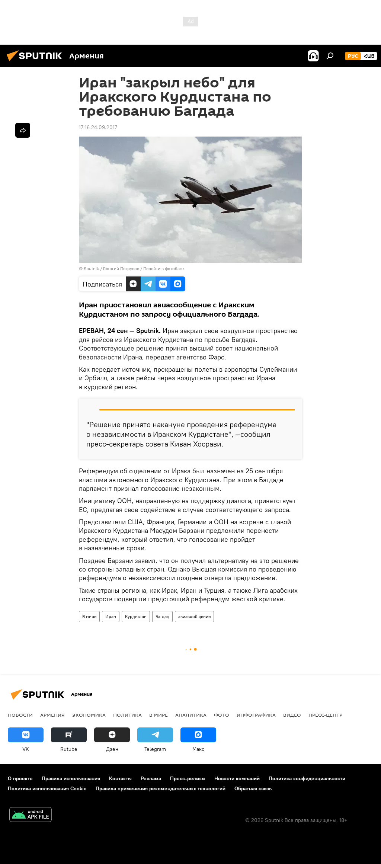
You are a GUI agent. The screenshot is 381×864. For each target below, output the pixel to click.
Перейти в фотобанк (164, 268)
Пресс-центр (325, 714)
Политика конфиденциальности (307, 778)
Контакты (120, 778)
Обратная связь (253, 788)
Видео (292, 714)
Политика (127, 714)
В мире (89, 616)
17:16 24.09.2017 (98, 127)
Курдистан (136, 616)
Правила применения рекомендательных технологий (160, 788)
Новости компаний (237, 778)
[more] (22, 130)
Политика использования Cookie (47, 788)
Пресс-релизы (187, 778)
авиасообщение (194, 616)
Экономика (89, 714)
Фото (221, 714)
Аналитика (190, 714)
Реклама (151, 778)
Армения (52, 714)
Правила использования (71, 778)
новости (20, 714)
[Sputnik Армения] (36, 62)
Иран (110, 616)
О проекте (20, 778)
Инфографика (256, 714)
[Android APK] (30, 815)
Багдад (162, 616)
